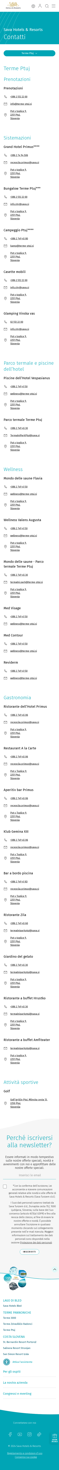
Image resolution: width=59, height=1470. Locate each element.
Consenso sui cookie (26, 1457)
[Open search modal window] (46, 6)
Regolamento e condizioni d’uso (24, 1453)
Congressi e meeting (17, 1393)
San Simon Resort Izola (16, 1354)
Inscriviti (29, 1252)
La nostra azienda (15, 1382)
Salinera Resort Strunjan (16, 1348)
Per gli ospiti (12, 1371)
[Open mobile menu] (53, 5)
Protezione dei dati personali (36, 1242)
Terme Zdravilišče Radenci (17, 1324)
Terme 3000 (9, 1317)
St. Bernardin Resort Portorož (19, 1342)
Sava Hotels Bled (12, 1305)
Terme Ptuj (27, 53)
